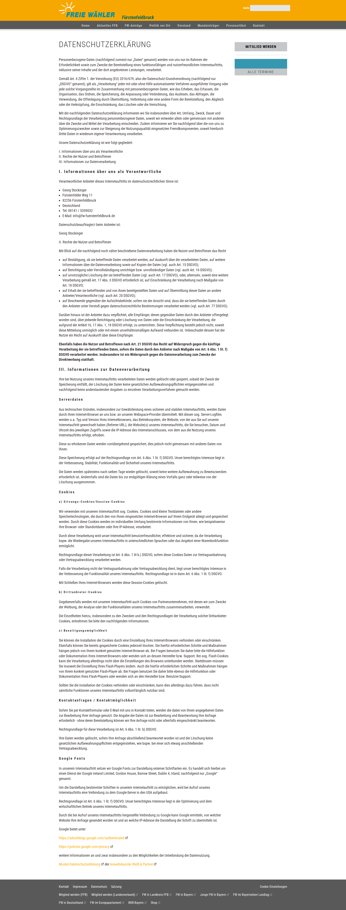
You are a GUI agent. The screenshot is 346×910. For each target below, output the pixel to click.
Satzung (116, 887)
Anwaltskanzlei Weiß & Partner (131, 864)
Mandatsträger (208, 25)
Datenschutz (99, 887)
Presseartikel (236, 25)
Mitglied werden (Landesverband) (113, 895)
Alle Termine (261, 72)
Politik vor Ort (159, 25)
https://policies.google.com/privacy (84, 846)
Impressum (80, 887)
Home (85, 25)
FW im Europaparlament (105, 903)
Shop (154, 903)
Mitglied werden (260, 46)
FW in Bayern (184, 895)
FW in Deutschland (71, 903)
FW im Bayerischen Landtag (251, 895)
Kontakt (259, 25)
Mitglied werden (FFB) (73, 895)
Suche (246, 7)
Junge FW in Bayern (213, 895)
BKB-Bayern (136, 903)
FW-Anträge (133, 25)
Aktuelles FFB (107, 25)
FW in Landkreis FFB (155, 895)
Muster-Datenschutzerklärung (79, 864)
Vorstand (184, 25)
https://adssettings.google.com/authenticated (91, 838)
